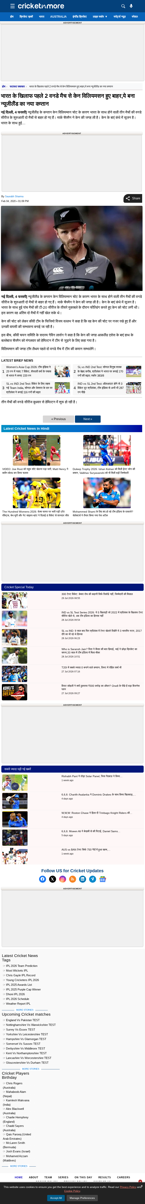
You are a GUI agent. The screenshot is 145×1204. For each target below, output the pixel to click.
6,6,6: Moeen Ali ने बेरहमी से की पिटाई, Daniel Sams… (91, 831)
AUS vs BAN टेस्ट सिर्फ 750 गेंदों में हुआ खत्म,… (86, 849)
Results (104, 1177)
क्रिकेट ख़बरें (26, 16)
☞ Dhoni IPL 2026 (14, 994)
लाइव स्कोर (100, 16)
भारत (41, 16)
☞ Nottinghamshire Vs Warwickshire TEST (29, 1024)
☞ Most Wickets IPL (15, 970)
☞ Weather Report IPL (16, 1003)
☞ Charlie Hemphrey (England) (16, 1118)
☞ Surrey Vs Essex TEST (19, 1029)
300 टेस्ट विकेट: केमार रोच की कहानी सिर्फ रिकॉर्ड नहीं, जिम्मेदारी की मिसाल (97, 594)
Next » (87, 419)
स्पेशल (135, 16)
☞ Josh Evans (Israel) (16, 1151)
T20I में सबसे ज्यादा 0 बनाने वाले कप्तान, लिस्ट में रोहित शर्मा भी (91, 667)
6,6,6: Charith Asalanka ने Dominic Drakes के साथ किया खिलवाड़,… (99, 794)
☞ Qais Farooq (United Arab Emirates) (17, 1135)
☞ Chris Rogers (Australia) (12, 1084)
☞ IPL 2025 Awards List (17, 984)
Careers (123, 1177)
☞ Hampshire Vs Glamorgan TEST (24, 1039)
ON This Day (83, 1177)
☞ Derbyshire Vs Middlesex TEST (24, 1048)
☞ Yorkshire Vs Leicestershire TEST (25, 1034)
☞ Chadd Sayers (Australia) (13, 1126)
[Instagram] (62, 879)
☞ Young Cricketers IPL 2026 (21, 980)
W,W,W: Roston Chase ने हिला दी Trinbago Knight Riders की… (97, 812)
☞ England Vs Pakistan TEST (21, 1020)
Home (19, 1177)
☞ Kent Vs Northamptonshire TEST (25, 1053)
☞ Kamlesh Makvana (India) (16, 1101)
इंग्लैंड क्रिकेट (80, 16)
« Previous (58, 419)
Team (48, 1177)
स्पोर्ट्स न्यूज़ (120, 16)
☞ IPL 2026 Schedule (16, 998)
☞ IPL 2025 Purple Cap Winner (22, 989)
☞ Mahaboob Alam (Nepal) (14, 1092)
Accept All (56, 1197)
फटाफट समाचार (17, 86)
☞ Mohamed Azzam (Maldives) (15, 1156)
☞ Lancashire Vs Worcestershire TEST (27, 1058)
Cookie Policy (72, 1190)
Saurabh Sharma (14, 196)
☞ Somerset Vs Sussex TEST (21, 1043)
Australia (58, 16)
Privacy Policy (128, 1186)
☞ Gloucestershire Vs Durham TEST (26, 1062)
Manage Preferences (82, 1197)
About (33, 1177)
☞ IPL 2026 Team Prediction (20, 965)
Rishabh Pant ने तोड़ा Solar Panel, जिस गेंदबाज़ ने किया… (92, 776)
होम (12, 16)
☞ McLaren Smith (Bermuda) (14, 1143)
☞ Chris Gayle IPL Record (19, 975)
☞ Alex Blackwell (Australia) (13, 1109)
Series (63, 1177)
